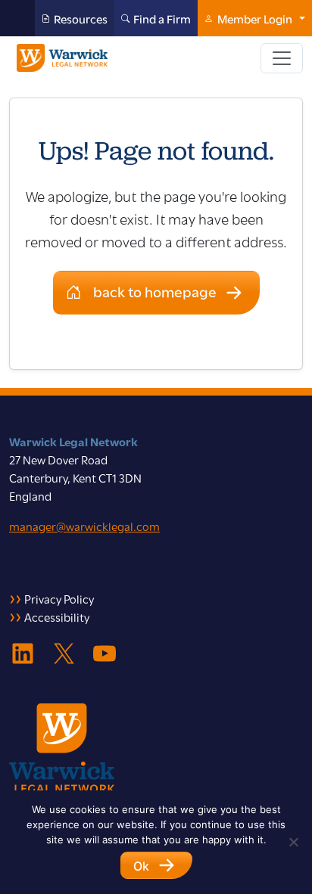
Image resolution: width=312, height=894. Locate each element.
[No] (293, 841)
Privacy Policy (59, 598)
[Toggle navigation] (282, 58)
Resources (81, 18)
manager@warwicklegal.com (84, 525)
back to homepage (155, 291)
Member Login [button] (254, 18)
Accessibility (56, 616)
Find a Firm (162, 18)
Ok (141, 866)
